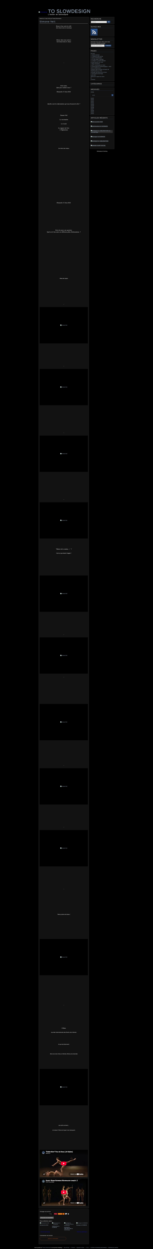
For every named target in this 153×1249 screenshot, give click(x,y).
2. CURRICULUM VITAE (97, 56)
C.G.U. (87, 1247)
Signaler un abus (81, 1247)
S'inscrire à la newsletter (47, 1217)
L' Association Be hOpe (97, 73)
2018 (92, 107)
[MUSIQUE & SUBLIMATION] (100, 141)
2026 (92, 92)
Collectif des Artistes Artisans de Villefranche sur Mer (100, 70)
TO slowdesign (69, 11)
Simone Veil (47, 21)
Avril (93, 95)
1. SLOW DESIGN (95, 55)
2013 (92, 113)
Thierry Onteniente (46, 1247)
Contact (93, 79)
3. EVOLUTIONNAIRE (96, 58)
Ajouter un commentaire (53, 1238)
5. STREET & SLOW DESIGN (98, 60)
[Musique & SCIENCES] (98, 137)
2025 (92, 98)
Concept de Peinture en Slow (99, 72)
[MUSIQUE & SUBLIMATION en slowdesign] (102, 132)
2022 (92, 101)
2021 (92, 103)
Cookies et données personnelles (99, 1247)
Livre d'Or (93, 75)
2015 (92, 112)
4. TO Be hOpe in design (97, 59)
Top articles (66, 1247)
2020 (92, 104)
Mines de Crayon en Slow (97, 76)
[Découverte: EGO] (97, 122)
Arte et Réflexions (96, 68)
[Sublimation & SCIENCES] (99, 126)
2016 (92, 110)
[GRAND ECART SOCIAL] (98, 145)
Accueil (93, 53)
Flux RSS (94, 32)
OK (108, 22)
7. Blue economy (95, 63)
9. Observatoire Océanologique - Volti (101, 66)
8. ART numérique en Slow (98, 65)
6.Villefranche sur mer (97, 62)
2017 (92, 109)
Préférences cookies (113, 1247)
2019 (92, 106)
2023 (92, 100)
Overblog (105, 151)
